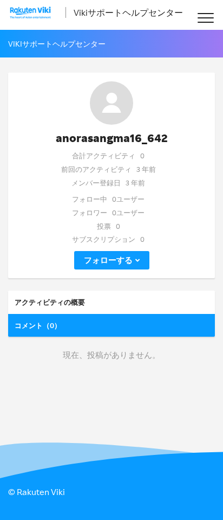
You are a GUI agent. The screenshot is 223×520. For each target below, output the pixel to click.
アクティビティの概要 (50, 302)
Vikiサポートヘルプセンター (128, 12)
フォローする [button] (108, 260)
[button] (205, 17)
